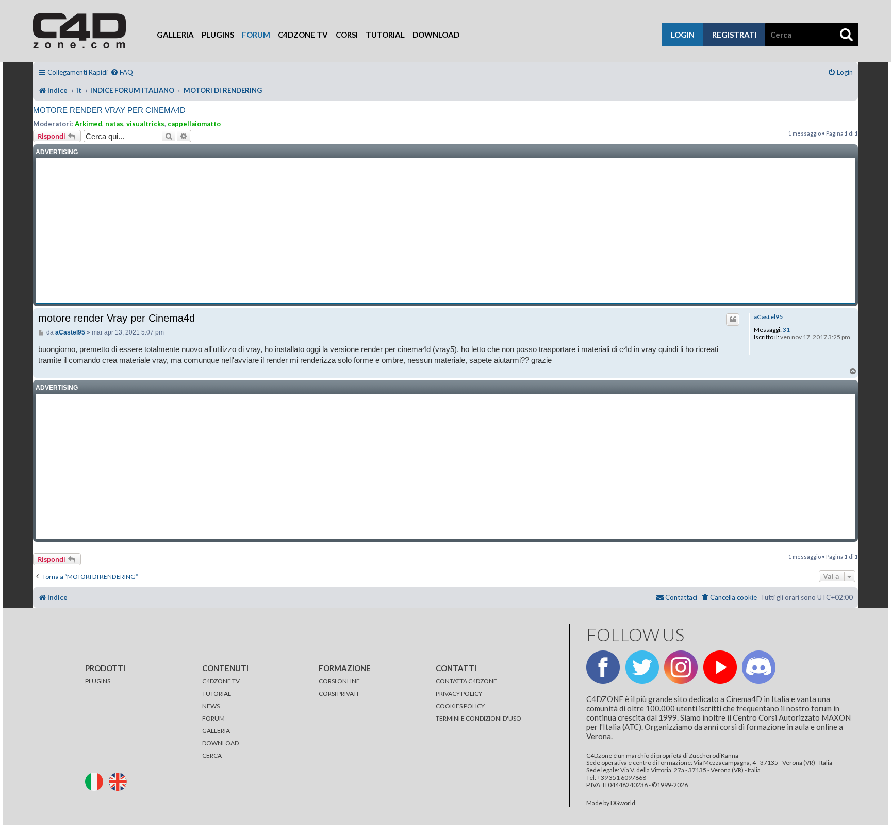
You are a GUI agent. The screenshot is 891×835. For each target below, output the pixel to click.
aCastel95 (768, 317)
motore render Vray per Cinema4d (109, 110)
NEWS (211, 706)
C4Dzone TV (303, 34)
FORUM (213, 718)
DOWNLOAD (220, 743)
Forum (256, 34)
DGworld (622, 803)
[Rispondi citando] (732, 319)
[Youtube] (720, 667)
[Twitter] (642, 667)
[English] (120, 780)
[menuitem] (121, 72)
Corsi (347, 34)
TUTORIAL (216, 693)
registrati (734, 34)
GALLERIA (216, 730)
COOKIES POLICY (460, 706)
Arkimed (88, 124)
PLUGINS (97, 681)
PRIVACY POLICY (459, 693)
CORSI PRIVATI (338, 693)
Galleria (175, 34)
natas (114, 124)
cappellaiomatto (194, 124)
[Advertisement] (445, 231)
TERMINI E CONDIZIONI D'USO (478, 718)
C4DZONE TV (221, 681)
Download (435, 34)
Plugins (218, 34)
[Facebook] (603, 667)
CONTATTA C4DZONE (466, 681)
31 (786, 329)
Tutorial (385, 34)
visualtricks (145, 124)
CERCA (212, 755)
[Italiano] (96, 780)
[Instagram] (681, 667)
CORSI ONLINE (339, 681)
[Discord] (759, 667)
